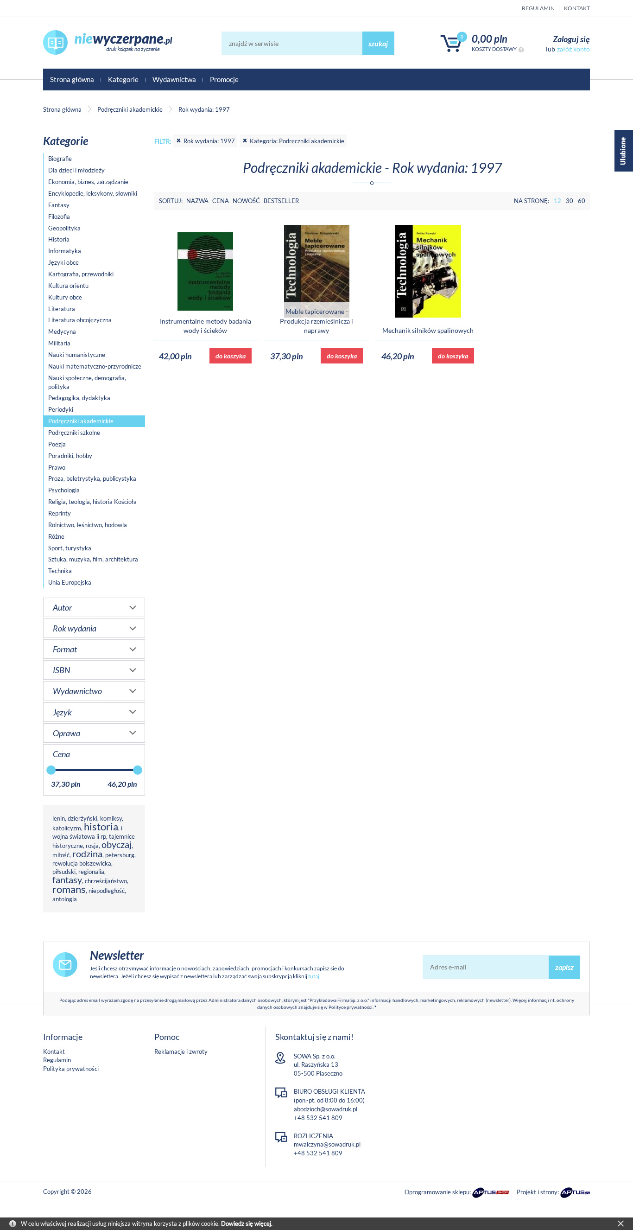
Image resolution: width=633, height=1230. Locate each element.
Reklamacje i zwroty (181, 1051)
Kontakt (577, 8)
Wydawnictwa (174, 79)
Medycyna (62, 331)
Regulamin (538, 8)
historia (101, 826)
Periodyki (60, 409)
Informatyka (64, 251)
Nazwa (197, 200)
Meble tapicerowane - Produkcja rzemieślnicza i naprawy (316, 320)
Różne (56, 536)
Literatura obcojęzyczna (80, 320)
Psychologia (64, 490)
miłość (61, 855)
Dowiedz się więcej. (246, 1223)
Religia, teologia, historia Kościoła (92, 501)
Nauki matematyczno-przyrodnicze (94, 366)
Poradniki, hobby (70, 455)
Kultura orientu (68, 285)
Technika (60, 570)
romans (69, 889)
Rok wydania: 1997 (209, 141)
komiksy (111, 818)
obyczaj (116, 844)
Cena (220, 200)
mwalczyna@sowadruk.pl (327, 1144)
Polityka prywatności (71, 1068)
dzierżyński (82, 818)
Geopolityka (64, 228)
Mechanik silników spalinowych (428, 330)
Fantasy (59, 205)
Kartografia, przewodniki (81, 274)
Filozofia (59, 216)
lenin (58, 818)
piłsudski (64, 871)
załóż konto (573, 49)
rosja (92, 845)
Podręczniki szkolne (74, 432)
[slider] (51, 770)
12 (557, 200)
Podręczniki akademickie (81, 421)
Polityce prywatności (351, 1007)
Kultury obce (65, 297)
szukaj (378, 43)
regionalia (91, 871)
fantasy (67, 879)
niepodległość (107, 890)
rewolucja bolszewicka (81, 863)
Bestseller (281, 200)
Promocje (224, 79)
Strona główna (72, 79)
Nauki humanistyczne (76, 354)
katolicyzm (66, 828)
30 (569, 200)
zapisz (564, 966)
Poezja (57, 444)
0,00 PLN (489, 38)
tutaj (313, 976)
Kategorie (123, 79)
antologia (64, 899)
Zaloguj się (571, 39)
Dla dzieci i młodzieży (76, 170)
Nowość (246, 200)
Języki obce (63, 262)
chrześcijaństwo (106, 881)
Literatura (61, 308)
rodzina (87, 853)
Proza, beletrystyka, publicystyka (92, 478)
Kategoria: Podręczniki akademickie (297, 141)
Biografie (60, 158)
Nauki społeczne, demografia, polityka (87, 382)
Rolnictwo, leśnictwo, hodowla (87, 525)
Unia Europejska (69, 582)
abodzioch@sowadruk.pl (325, 1109)
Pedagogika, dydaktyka (79, 398)
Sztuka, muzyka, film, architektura (93, 559)
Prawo (56, 467)
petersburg (119, 855)
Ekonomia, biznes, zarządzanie (88, 181)
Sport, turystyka (69, 548)
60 (581, 200)
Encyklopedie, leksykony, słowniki (92, 193)
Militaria (59, 343)
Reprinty (59, 513)
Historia (59, 239)
